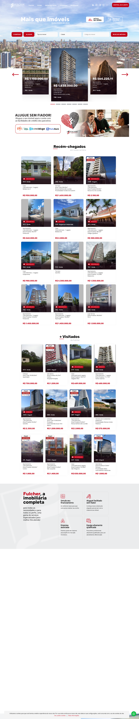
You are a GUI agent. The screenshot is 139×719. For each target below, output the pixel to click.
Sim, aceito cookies (60, 715)
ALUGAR (29, 34)
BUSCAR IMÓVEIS (119, 34)
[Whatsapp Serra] (103, 5)
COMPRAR (17, 34)
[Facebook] (100, 5)
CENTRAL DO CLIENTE (120, 5)
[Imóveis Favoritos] (107, 5)
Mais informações (73, 715)
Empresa (31, 5)
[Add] (48, 160)
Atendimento (74, 5)
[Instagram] (96, 5)
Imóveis (39, 5)
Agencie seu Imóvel (50, 5)
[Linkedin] (93, 5)
